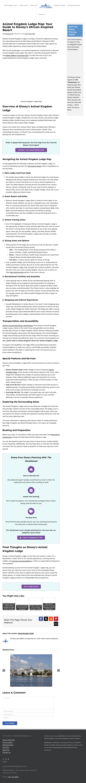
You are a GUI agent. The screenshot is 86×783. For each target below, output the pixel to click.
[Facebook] (3, 759)
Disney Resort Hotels (30, 33)
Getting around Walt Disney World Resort (18, 326)
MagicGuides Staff (8, 33)
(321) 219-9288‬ (13, 777)
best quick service (17, 272)
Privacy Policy (8, 742)
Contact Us (7, 752)
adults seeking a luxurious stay (17, 55)
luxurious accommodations (22, 561)
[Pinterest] (8, 759)
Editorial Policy (8, 745)
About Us (6, 750)
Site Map (6, 747)
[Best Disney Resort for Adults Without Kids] (31, 655)
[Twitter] (6, 759)
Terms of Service (9, 740)
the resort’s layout (34, 166)
